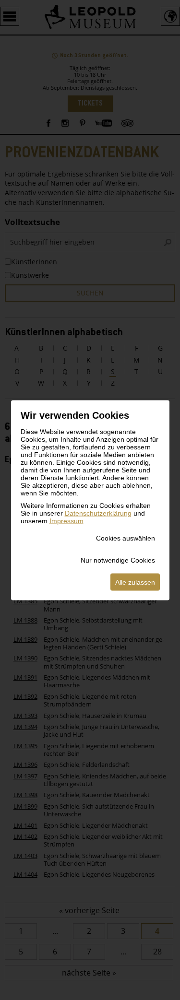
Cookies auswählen (125, 537)
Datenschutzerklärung (98, 513)
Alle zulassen (135, 582)
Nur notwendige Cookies (118, 560)
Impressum (66, 520)
